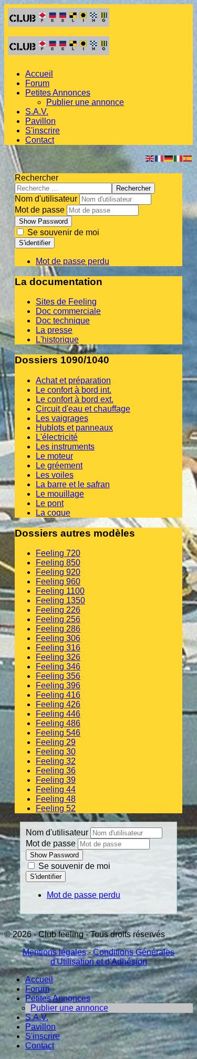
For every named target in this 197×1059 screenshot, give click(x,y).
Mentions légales (54, 952)
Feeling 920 (58, 572)
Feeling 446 (58, 713)
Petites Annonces (57, 92)
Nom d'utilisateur (46, 198)
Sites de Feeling (66, 301)
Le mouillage (60, 493)
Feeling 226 (58, 609)
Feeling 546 (58, 732)
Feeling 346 (58, 666)
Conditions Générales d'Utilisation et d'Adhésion (112, 957)
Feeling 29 (56, 742)
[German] (169, 157)
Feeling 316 (58, 647)
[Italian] (178, 157)
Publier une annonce (85, 102)
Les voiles (55, 474)
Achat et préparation (73, 380)
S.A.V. (36, 111)
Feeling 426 (58, 704)
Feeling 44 (56, 789)
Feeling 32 (56, 761)
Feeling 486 (58, 723)
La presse (54, 330)
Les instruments (65, 446)
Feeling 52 (56, 808)
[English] (150, 157)
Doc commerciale (68, 311)
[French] (159, 157)
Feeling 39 (56, 779)
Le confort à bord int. (73, 389)
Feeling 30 (56, 751)
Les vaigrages (62, 418)
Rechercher (36, 177)
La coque (53, 512)
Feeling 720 (58, 553)
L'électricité (57, 437)
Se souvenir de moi (62, 232)
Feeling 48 (56, 798)
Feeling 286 (58, 628)
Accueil (39, 73)
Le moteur (54, 456)
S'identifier (34, 243)
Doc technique (63, 320)
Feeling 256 (58, 619)
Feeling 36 (56, 770)
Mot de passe (40, 209)
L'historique (57, 339)
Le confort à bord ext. (74, 399)
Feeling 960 (58, 581)
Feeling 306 (58, 638)
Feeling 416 (58, 694)
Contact (39, 139)
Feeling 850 (58, 562)
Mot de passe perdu (72, 261)
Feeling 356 (58, 676)
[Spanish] (188, 157)
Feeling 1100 (60, 590)
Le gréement (59, 465)
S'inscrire (42, 130)
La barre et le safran (73, 484)
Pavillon (40, 121)
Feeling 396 (58, 685)
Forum (37, 83)
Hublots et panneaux (74, 427)
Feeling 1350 (60, 600)
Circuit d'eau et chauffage (83, 408)
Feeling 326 (58, 657)
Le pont (50, 503)
